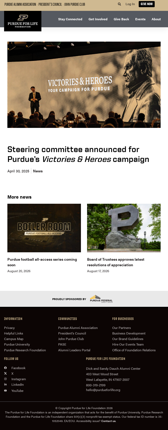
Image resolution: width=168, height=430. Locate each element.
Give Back (121, 19)
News (38, 170)
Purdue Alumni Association (20, 4)
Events (140, 19)
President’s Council (50, 4)
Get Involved (98, 19)
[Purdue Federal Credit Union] (105, 299)
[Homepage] (22, 21)
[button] (119, 4)
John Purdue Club (74, 4)
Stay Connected (70, 19)
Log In (130, 3)
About (156, 19)
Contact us (108, 421)
